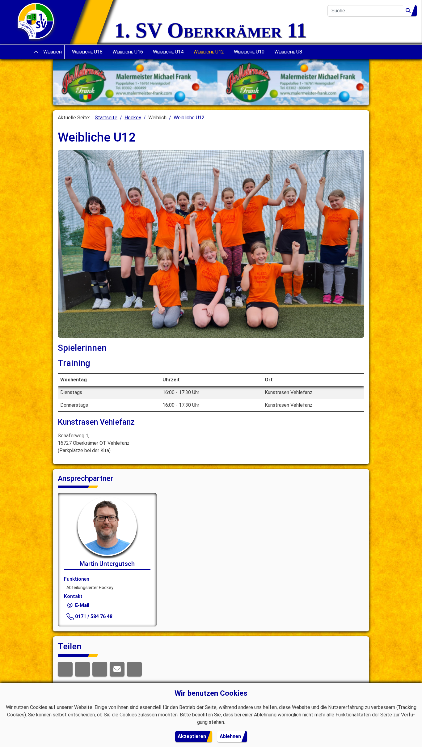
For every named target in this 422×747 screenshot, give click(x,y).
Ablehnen (230, 736)
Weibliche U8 (288, 52)
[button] (65, 669)
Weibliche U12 (208, 52)
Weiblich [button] (52, 52)
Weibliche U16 (127, 52)
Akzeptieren (192, 736)
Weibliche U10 (249, 52)
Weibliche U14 (168, 52)
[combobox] (365, 11)
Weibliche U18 (87, 52)
